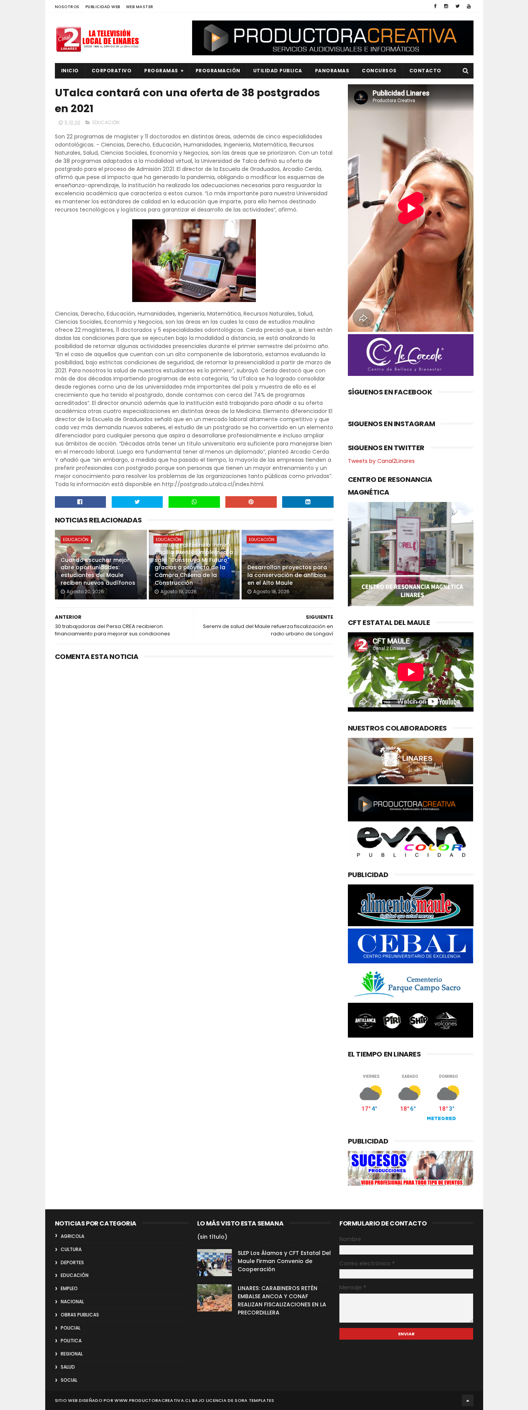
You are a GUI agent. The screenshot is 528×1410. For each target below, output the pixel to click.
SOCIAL (69, 1380)
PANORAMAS (332, 70)
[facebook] (435, 6)
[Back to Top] (467, 1400)
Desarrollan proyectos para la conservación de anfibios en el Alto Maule (287, 574)
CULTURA (71, 1249)
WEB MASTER (139, 7)
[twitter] (457, 6)
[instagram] (446, 6)
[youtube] (468, 6)
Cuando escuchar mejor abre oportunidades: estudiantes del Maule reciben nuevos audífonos (98, 571)
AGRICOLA (72, 1236)
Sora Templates (254, 1400)
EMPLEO (69, 1288)
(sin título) (212, 1237)
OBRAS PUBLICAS (80, 1314)
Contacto (425, 70)
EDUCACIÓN (105, 122)
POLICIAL (70, 1328)
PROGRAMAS (161, 70)
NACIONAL (72, 1301)
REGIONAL (72, 1353)
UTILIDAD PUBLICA (277, 70)
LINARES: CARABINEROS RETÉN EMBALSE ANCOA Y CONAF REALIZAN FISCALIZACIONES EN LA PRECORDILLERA (282, 1300)
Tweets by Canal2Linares (381, 461)
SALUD (68, 1367)
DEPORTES (72, 1262)
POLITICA (71, 1340)
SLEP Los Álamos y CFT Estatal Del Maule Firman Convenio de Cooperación (284, 1261)
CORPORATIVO (112, 70)
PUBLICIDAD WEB (102, 7)
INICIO (70, 70)
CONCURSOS (379, 70)
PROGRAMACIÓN (218, 70)
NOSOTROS (67, 7)
